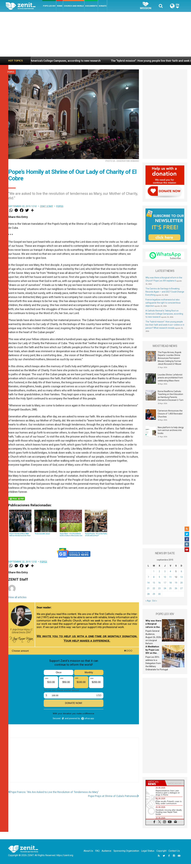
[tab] (155, 783)
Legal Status (147, 850)
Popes (10, 72)
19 (176, 583)
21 (148, 588)
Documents (91, 6)
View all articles (17, 597)
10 (165, 577)
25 (170, 588)
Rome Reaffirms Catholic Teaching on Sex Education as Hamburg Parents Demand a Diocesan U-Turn (170, 395)
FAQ (97, 850)
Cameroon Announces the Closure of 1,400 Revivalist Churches (170, 414)
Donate (102, 6)
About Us (88, 850)
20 (181, 583)
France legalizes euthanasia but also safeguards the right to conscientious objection (163, 302)
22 (154, 588)
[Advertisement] (95, 34)
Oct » (154, 601)
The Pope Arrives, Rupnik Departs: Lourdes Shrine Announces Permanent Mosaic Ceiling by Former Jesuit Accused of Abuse (169, 358)
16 (159, 583)
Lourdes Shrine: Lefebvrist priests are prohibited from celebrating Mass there (170, 377)
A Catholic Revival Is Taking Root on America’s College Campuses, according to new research (164, 313)
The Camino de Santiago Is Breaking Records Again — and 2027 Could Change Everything (164, 291)
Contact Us (174, 850)
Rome (59, 6)
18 (170, 583)
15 (154, 583)
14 (148, 583)
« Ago (148, 601)
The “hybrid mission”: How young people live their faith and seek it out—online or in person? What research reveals (164, 324)
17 (165, 583)
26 (176, 588)
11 (170, 577)
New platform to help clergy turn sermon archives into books (171, 430)
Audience (106, 850)
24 (165, 588)
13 (181, 577)
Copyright (161, 850)
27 (181, 588)
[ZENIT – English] (24, 6)
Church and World (74, 6)
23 (159, 588)
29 (154, 594)
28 (148, 594)
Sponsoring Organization (126, 850)
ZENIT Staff (46, 206)
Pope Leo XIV (49, 6)
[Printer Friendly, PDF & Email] (16, 498)
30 (159, 594)
